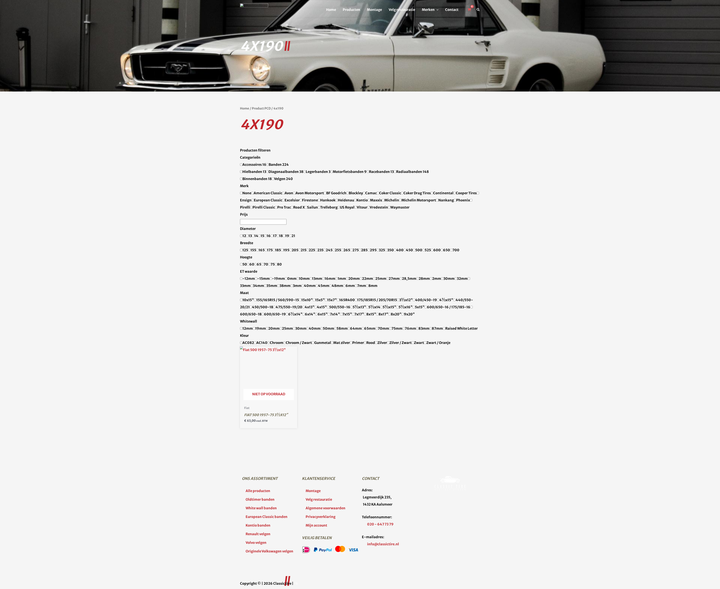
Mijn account (316, 525)
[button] (437, 9)
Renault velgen (258, 534)
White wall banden (261, 508)
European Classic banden (266, 517)
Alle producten (258, 491)
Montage (374, 10)
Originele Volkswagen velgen (269, 551)
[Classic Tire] (254, 9)
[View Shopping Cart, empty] (469, 10)
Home (331, 10)
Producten (351, 10)
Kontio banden (258, 525)
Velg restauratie (402, 10)
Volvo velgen (256, 542)
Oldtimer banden (260, 499)
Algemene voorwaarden (325, 508)
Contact (451, 10)
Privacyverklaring (320, 517)
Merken (428, 10)
